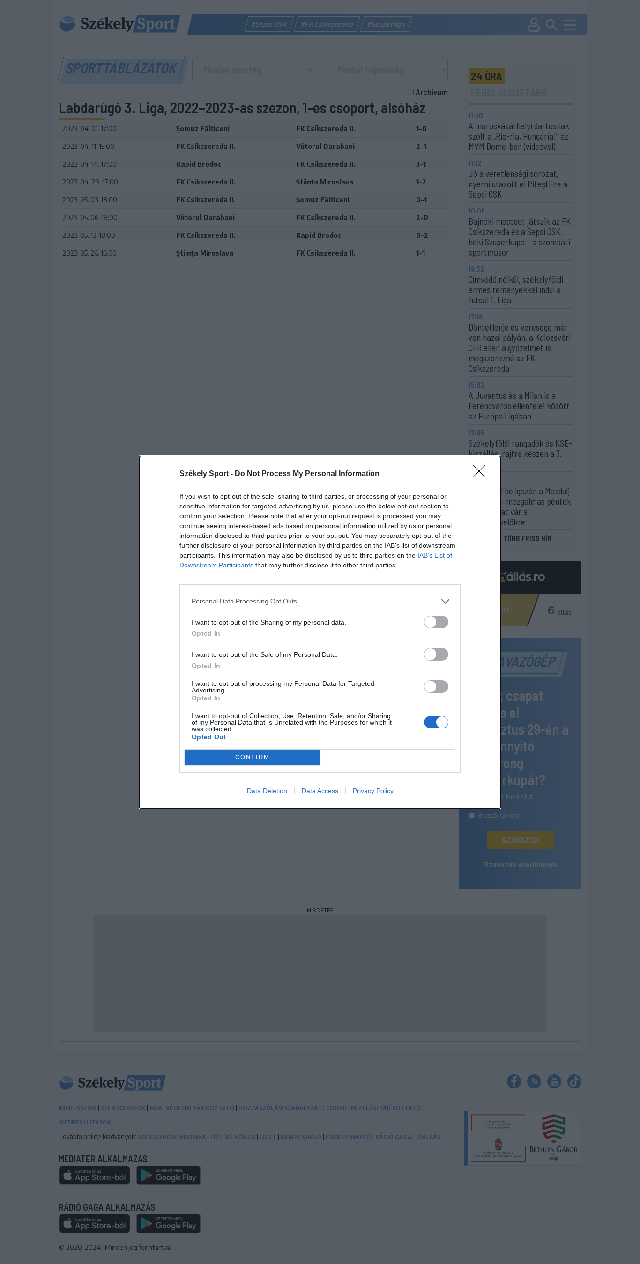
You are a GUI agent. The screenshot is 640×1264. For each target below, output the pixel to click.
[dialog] (320, 632)
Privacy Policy (373, 790)
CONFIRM (252, 757)
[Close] (482, 474)
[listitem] (320, 601)
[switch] (436, 622)
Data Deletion (267, 790)
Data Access (320, 790)
